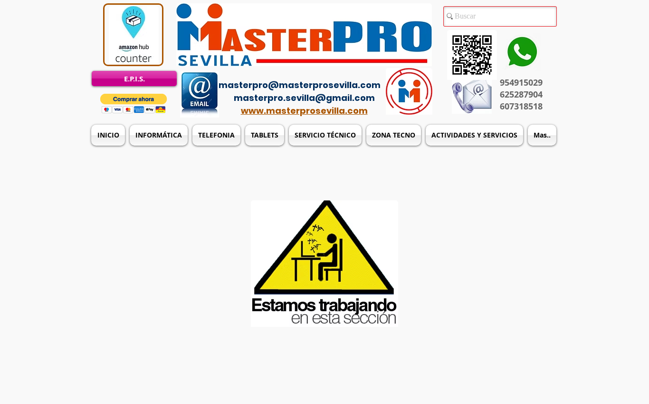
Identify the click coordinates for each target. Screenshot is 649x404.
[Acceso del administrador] (330, 71)
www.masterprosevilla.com (304, 111)
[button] (133, 103)
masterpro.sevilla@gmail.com (304, 98)
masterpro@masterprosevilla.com (300, 85)
